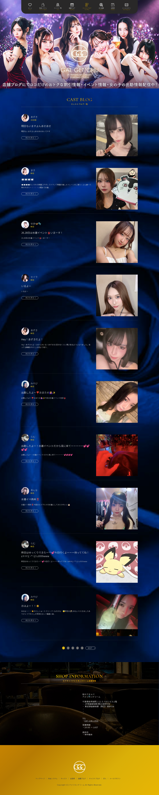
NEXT (90, 648)
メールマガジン (115, 778)
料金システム (52, 778)
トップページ (40, 778)
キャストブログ (94, 778)
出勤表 (72, 778)
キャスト (64, 778)
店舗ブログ (82, 778)
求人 (104, 778)
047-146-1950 (91, 721)
